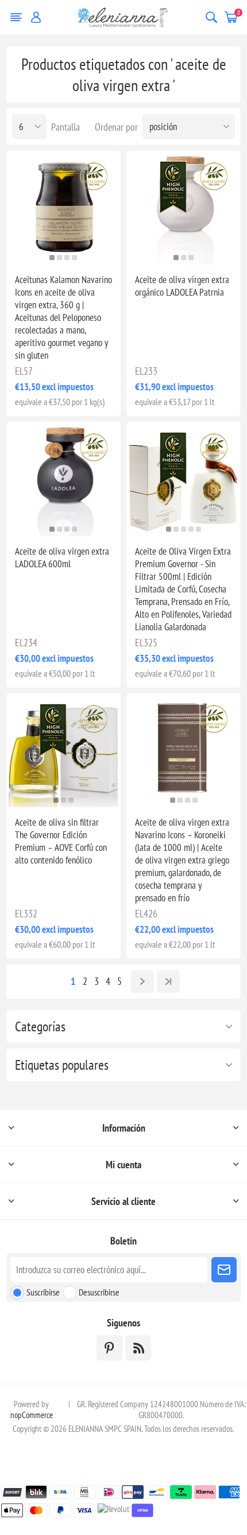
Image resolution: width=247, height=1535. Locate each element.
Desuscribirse (99, 1292)
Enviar (224, 1269)
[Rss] (138, 1348)
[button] (52, 257)
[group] (63, 208)
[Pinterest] (109, 1348)
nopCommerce (31, 1415)
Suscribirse (43, 1292)
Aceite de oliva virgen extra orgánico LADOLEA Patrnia (182, 286)
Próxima (142, 981)
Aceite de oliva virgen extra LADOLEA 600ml (62, 557)
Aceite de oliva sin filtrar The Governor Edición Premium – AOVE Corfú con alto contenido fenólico (61, 841)
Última (168, 981)
